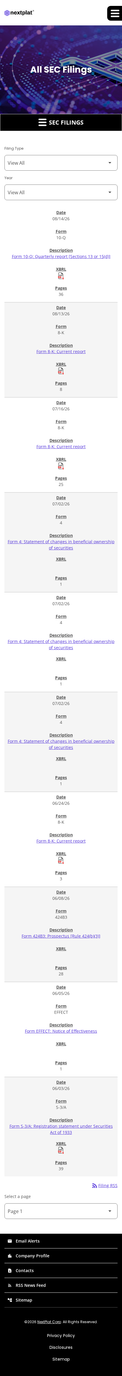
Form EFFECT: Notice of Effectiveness (61, 1031)
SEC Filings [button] (65, 122)
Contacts (20, 1270)
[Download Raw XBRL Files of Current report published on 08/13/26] (61, 370)
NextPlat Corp (49, 1321)
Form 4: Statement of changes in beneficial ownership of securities (61, 545)
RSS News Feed (26, 1285)
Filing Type (13, 148)
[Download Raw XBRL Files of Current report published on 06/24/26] (61, 860)
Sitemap (19, 1300)
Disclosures (61, 1347)
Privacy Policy (61, 1335)
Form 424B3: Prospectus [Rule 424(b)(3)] (61, 936)
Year (8, 177)
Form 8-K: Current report (61, 351)
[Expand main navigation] (114, 13)
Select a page (17, 1196)
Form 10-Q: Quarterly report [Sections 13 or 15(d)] (61, 256)
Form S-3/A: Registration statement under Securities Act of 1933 (61, 1129)
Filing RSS (104, 1185)
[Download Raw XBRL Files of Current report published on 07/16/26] (61, 465)
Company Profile (28, 1256)
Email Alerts (23, 1241)
